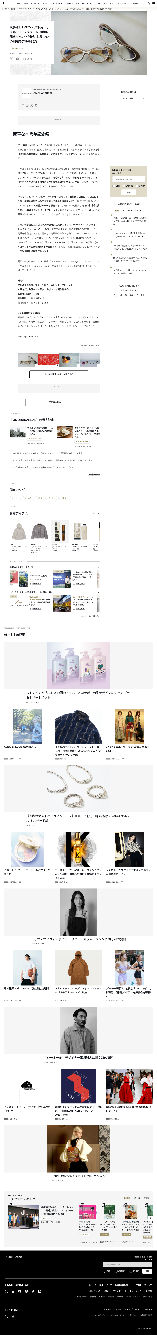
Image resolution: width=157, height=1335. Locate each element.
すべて (115, 98)
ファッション (127, 210)
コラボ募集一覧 (44, 592)
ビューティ (35, 3)
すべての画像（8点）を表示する (59, 374)
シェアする (28, 59)
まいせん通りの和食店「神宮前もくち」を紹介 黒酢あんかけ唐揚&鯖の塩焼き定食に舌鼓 (53, 460)
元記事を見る (55, 402)
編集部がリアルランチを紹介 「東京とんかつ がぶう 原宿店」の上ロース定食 (47, 453)
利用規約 (120, 1297)
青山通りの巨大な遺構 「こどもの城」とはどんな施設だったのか (40, 431)
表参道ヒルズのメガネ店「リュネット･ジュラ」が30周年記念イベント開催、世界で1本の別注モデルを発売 (74, 9)
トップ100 (80, 3)
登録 (129, 192)
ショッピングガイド (101, 1315)
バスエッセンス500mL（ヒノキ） (79, 548)
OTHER (142, 186)
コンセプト (147, 1309)
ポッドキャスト (124, 3)
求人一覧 (29, 567)
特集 (26, 3)
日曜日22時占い (122, 1285)
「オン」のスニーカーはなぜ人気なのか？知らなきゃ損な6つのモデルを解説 (130, 221)
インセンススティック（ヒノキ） (59, 548)
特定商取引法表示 (146, 1315)
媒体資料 (102, 1297)
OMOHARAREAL (25, 9)
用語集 (135, 3)
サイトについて (82, 1297)
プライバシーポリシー (133, 1297)
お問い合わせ (147, 1297)
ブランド (107, 1309)
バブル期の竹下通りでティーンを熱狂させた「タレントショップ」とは (44, 467)
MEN (118, 186)
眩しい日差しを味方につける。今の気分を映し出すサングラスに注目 (130, 259)
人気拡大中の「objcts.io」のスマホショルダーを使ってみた (129, 271)
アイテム (118, 1309)
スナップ (90, 3)
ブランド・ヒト (57, 3)
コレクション (101, 3)
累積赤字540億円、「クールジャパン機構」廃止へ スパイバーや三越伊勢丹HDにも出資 (57, 1210)
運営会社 (111, 1297)
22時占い (69, 3)
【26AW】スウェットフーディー (19, 548)
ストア (45, 3)
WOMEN (129, 186)
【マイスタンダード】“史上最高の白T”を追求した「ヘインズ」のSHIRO (129, 235)
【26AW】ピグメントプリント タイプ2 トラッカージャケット (39, 548)
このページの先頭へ (16, 1257)
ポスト (112, 3)
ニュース (18, 3)
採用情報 (93, 1297)
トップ (4, 9)
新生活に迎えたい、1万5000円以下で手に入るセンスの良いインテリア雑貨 (130, 247)
